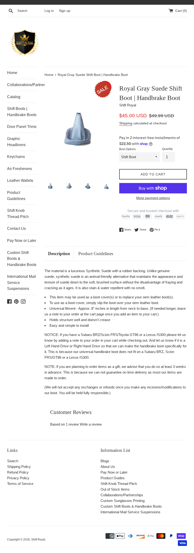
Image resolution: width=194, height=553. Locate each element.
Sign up (64, 11)
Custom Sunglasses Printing (123, 501)
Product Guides (113, 478)
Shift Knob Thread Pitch (18, 214)
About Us (108, 467)
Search (12, 461)
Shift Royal (38, 539)
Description (59, 253)
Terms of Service (20, 484)
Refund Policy (18, 472)
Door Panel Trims (21, 127)
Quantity (167, 149)
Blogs (105, 461)
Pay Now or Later (21, 241)
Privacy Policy (18, 478)
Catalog (13, 97)
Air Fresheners (19, 169)
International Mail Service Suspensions (21, 282)
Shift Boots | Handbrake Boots (21, 112)
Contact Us (16, 228)
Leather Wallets (20, 181)
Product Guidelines (16, 196)
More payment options (153, 198)
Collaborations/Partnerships (22, 85)
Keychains (16, 157)
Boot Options (127, 149)
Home (12, 73)
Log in (49, 11)
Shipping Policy (19, 467)
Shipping (125, 123)
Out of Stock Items (115, 489)
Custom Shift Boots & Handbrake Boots (21, 259)
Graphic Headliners (16, 142)
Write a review (91, 424)
